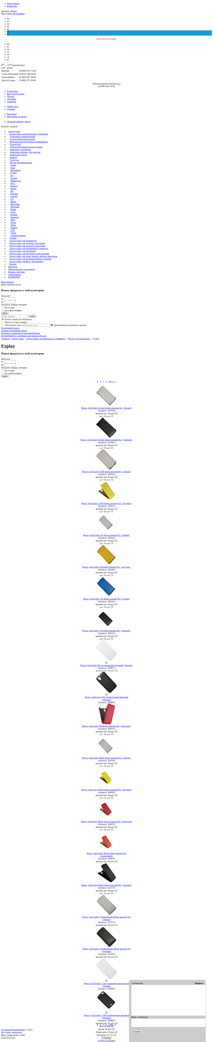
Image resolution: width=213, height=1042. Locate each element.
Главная (5, 339)
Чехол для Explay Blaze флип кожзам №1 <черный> (106, 885)
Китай (4, 336)
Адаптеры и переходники (22, 136)
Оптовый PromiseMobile (13, 1030)
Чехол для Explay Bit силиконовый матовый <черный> (106, 698)
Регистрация (13, 3)
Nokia (13, 209)
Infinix (13, 188)
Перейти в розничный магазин (16, 333)
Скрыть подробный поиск (14, 330)
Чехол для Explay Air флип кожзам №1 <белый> (106, 535)
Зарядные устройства (20, 149)
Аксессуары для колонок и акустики (27, 246)
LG (12, 199)
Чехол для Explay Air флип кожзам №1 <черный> (106, 630)
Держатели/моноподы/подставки (26, 147)
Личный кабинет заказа (18, 121)
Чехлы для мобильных (21, 162)
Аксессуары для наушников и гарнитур (28, 248)
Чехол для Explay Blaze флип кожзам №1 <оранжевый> (106, 854)
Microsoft (14, 207)
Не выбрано (19, 13)
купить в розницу (106, 1040)
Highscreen (15, 181)
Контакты (12, 114)
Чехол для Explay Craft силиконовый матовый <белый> (106, 984)
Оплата (10, 96)
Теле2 (13, 233)
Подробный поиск (10, 328)
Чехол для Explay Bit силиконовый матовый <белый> (106, 665)
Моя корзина (7, 282)
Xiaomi (13, 227)
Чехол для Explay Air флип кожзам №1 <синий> (106, 599)
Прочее (13, 264)
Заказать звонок (9, 11)
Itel (11, 191)
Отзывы (11, 109)
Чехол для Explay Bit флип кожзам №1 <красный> (106, 726)
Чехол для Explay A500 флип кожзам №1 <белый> (106, 471)
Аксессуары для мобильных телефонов (28, 134)
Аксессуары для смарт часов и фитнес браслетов (33, 256)
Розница (36, 333)
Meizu (13, 201)
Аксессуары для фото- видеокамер (26, 261)
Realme (13, 214)
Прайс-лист (12, 106)
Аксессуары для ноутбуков (22, 251)
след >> (112, 381)
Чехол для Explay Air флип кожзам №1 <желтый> (106, 567)
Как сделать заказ (15, 94)
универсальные (18, 235)
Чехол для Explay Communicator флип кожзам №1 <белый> (106, 918)
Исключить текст (13, 325)
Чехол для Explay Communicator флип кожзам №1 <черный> (106, 950)
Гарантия (11, 101)
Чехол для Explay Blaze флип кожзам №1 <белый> (106, 758)
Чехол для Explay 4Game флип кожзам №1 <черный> (106, 440)
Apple (13, 165)
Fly (11, 175)
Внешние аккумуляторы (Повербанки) (29, 142)
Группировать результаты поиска (70, 325)
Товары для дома (16, 272)
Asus (12, 168)
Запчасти (12, 266)
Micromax (15, 204)
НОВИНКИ (14, 277)
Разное (13, 238)
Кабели (13, 157)
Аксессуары (14, 131)
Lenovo (14, 196)
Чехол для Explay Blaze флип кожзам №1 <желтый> (106, 790)
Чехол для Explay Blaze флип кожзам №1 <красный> (106, 821)
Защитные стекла (18, 155)
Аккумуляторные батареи (22, 139)
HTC (12, 183)
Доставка (11, 99)
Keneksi (14, 194)
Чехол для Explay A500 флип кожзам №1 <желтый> (106, 503)
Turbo (13, 225)
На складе (9, 307)
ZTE (12, 230)
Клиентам (12, 6)
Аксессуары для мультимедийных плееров (30, 259)
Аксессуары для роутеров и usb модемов (29, 253)
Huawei (14, 186)
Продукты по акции (17, 116)
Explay (13, 173)
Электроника (14, 274)
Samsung (14, 217)
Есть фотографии (13, 310)
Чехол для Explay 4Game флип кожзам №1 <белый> (106, 408)
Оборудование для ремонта (21, 269)
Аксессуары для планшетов (23, 240)
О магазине (12, 91)
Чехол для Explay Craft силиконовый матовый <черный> (106, 1016)
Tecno (13, 222)
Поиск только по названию (18, 319)
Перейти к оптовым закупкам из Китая (26, 336)
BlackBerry (15, 170)
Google (13, 178)
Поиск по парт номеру (16, 322)
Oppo (13, 212)
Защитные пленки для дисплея (25, 152)
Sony (12, 220)
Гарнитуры (15, 144)
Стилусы (14, 160)
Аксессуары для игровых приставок (27, 243)
